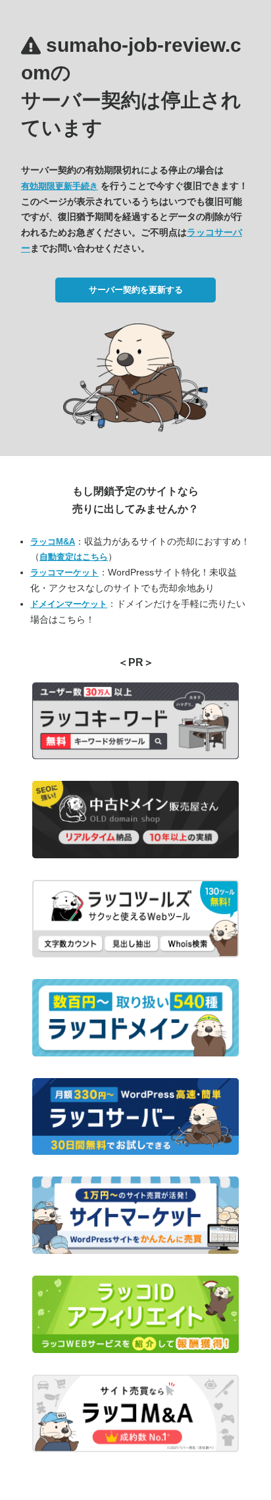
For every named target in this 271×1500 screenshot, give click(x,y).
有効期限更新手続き (59, 186)
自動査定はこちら (73, 557)
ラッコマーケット (64, 572)
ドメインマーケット (68, 604)
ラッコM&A (52, 542)
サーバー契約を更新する (136, 290)
